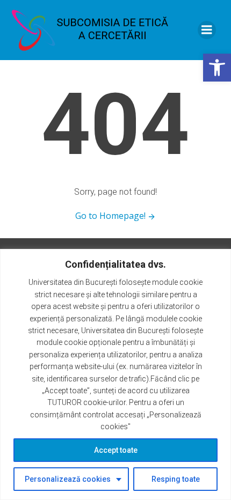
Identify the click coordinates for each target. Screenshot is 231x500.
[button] (217, 68)
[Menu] (207, 30)
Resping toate (175, 479)
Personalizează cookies (68, 479)
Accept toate (116, 450)
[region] (115, 374)
